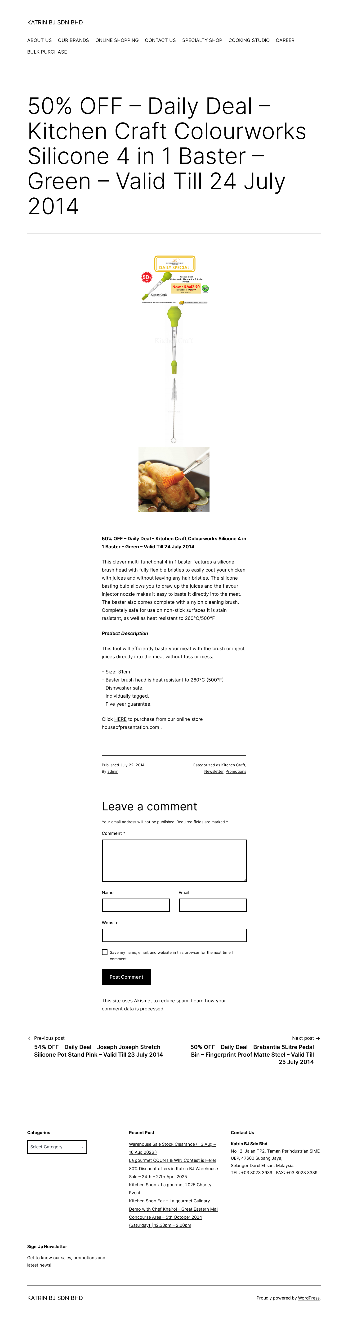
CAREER (285, 40)
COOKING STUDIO (249, 40)
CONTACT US (160, 40)
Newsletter (213, 771)
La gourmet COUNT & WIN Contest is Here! (172, 1160)
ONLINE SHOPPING (117, 40)
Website (110, 922)
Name (108, 892)
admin (112, 771)
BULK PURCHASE (47, 52)
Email (183, 892)
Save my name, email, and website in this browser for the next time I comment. (171, 955)
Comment (113, 833)
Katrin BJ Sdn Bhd (55, 22)
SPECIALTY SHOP (202, 40)
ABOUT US (39, 40)
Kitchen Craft (233, 765)
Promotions (236, 771)
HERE (120, 719)
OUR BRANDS (73, 40)
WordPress (309, 1297)
